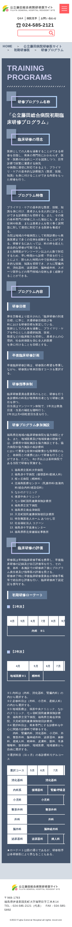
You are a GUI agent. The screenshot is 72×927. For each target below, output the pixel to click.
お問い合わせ (48, 18)
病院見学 (32, 18)
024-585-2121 (38, 25)
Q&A (20, 18)
